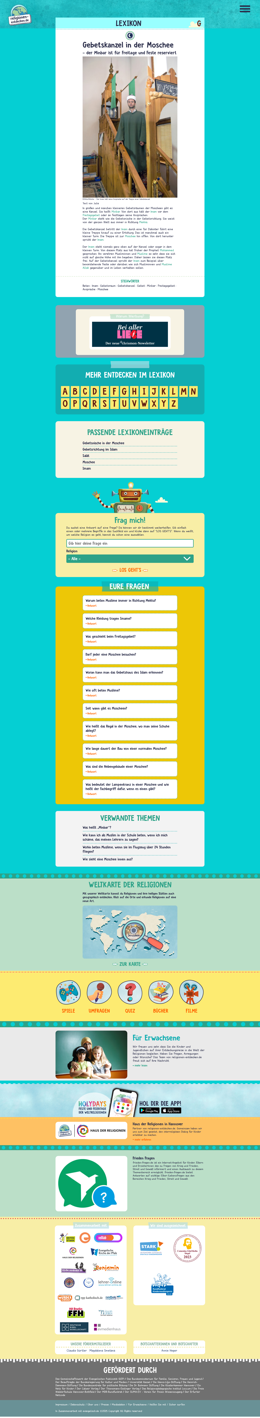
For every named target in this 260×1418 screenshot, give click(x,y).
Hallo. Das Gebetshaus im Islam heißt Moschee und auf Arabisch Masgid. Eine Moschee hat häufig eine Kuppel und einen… (91, 677)
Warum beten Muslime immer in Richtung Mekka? (121, 600)
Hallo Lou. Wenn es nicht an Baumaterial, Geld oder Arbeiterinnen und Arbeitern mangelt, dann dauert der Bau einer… (91, 753)
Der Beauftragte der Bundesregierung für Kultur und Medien (91, 1382)
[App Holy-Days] (130, 1100)
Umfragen (99, 1011)
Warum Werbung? (130, 316)
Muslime (142, 253)
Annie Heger (169, 1350)
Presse (105, 1404)
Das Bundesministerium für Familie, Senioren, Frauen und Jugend (164, 1378)
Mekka (143, 222)
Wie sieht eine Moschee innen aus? (108, 859)
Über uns (93, 1404)
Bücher (160, 1011)
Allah (86, 267)
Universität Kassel (140, 1382)
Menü (245, 8)
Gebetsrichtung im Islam (100, 449)
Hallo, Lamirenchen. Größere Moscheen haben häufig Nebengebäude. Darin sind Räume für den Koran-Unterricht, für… (91, 771)
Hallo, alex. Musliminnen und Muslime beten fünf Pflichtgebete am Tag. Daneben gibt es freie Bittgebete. (91, 695)
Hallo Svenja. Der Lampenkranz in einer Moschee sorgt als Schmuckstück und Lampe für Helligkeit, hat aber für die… (91, 793)
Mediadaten (118, 1404)
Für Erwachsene (137, 1404)
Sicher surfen (177, 1404)
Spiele (68, 1011)
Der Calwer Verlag (87, 1388)
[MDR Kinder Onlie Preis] (162, 1284)
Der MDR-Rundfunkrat (109, 1391)
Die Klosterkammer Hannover (178, 1385)
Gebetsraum (108, 285)
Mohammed (167, 250)
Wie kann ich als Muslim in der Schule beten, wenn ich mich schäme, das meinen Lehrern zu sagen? (125, 837)
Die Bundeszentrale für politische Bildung (103, 1385)
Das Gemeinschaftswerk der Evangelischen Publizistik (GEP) (90, 1378)
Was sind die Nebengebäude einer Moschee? (117, 766)
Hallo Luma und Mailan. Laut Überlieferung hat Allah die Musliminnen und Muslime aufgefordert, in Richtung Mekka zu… (91, 605)
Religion (71, 551)
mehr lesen (141, 1065)
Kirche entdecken (146, 1158)
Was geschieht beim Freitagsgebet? (111, 636)
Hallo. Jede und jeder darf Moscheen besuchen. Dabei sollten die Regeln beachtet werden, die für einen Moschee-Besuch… (91, 659)
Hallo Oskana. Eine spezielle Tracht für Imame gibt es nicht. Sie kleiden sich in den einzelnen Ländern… (91, 623)
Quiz (130, 1011)
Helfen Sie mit (158, 1404)
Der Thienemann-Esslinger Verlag (120, 1388)
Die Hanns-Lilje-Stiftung (166, 1382)
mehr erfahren (143, 1139)
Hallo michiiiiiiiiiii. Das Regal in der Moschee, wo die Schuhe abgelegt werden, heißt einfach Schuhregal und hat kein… (91, 735)
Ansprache (89, 289)
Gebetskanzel (126, 285)
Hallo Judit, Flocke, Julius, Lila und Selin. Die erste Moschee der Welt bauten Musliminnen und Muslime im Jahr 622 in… (91, 713)
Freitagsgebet (91, 215)
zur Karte (130, 964)
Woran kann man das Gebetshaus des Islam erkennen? (124, 672)
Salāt (86, 455)
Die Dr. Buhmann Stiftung (144, 1385)
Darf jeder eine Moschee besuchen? (111, 654)
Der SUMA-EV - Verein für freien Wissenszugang (153, 1391)
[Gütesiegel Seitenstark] (151, 1248)
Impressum (62, 1404)
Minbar (116, 211)
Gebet (141, 285)
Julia (96, 203)
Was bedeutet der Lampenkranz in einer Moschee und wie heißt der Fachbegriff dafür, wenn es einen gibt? (127, 786)
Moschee (130, 236)
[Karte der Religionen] (130, 932)
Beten (86, 285)
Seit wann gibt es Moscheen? (106, 708)
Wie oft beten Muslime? (103, 690)
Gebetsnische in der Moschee (103, 443)
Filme (191, 1011)
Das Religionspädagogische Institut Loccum (166, 1388)
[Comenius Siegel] (187, 1248)
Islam (130, 35)
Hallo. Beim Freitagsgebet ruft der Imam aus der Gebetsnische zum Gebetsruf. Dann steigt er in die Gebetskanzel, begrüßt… (91, 641)
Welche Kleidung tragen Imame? (108, 618)
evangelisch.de (91, 1410)
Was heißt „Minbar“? (97, 827)
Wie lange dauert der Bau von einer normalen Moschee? (126, 748)
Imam (154, 211)
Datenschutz (78, 1404)
